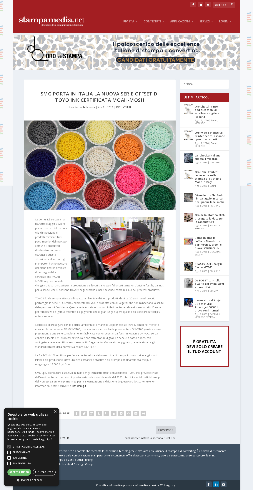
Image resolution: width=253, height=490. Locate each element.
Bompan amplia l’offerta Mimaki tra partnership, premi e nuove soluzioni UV (208, 243)
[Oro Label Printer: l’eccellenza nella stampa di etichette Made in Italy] (188, 174)
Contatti (101, 485)
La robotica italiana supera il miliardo (208, 157)
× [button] (55, 411)
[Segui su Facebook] (209, 484)
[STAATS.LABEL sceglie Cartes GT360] (188, 266)
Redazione (88, 107)
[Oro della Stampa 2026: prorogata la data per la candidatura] (188, 217)
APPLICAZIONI (180, 21)
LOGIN (223, 21)
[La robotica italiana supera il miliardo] (188, 158)
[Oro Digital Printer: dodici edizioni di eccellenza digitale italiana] (188, 109)
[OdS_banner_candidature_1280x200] (126, 69)
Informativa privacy (120, 485)
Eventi (214, 120)
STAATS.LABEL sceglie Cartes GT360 (208, 265)
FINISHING (215, 205)
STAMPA (199, 254)
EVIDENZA (215, 225)
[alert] (31, 447)
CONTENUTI (152, 21)
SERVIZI (204, 21)
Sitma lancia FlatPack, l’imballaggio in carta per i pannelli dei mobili (210, 198)
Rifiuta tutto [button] (44, 472)
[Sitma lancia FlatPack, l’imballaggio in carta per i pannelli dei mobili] (188, 197)
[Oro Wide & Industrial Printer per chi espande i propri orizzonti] (188, 135)
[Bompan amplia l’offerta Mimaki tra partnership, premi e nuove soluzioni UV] (188, 240)
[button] (31, 480)
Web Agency (167, 485)
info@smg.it (79, 386)
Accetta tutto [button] (19, 472)
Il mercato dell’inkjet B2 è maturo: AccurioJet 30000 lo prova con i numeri (208, 305)
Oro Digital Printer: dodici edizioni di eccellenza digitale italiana (207, 111)
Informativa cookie (146, 485)
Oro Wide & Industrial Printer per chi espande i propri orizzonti (210, 136)
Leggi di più (45, 439)
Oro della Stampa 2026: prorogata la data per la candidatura (210, 218)
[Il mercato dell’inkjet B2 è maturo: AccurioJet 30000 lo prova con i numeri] (188, 302)
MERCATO (200, 123)
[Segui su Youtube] (224, 484)
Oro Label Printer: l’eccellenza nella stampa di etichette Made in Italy (208, 177)
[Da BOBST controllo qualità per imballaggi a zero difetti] (188, 283)
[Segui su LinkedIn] (216, 484)
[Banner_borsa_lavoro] (204, 365)
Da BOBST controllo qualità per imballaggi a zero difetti (209, 284)
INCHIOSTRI (123, 107)
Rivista (128, 21)
